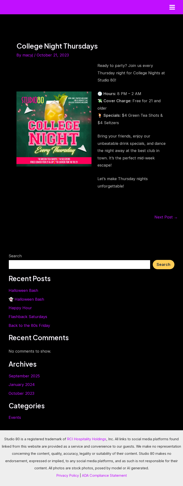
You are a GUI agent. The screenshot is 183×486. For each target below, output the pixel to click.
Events (15, 417)
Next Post (166, 217)
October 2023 (21, 393)
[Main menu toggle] (172, 7)
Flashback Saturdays (28, 316)
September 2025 (24, 376)
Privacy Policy (67, 475)
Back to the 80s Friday (29, 325)
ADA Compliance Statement (104, 475)
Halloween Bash (23, 290)
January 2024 (22, 384)
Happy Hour (20, 307)
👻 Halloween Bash (26, 299)
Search (15, 255)
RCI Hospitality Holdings (86, 439)
